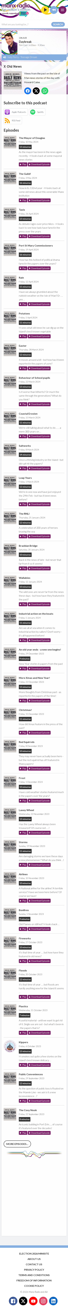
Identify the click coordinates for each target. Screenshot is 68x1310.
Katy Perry (13, 57)
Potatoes (24, 313)
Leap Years (25, 477)
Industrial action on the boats (36, 613)
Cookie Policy (34, 1285)
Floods (23, 970)
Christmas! (25, 709)
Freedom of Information (34, 1280)
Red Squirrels (26, 741)
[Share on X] (36, 90)
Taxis (22, 209)
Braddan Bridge (28, 545)
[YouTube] (33, 1301)
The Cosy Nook (28, 1110)
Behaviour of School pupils (34, 377)
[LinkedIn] (53, 1301)
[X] (23, 1301)
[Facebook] (13, 1301)
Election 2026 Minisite (34, 1253)
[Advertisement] (34, 1195)
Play (24, 164)
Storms (23, 842)
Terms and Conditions (34, 1275)
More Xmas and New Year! (34, 677)
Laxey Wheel (26, 810)
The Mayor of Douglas (32, 137)
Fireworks (25, 938)
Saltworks (25, 445)
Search (58, 24)
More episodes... (17, 1143)
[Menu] (62, 10)
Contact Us (34, 1264)
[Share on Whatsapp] (44, 90)
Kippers (23, 1042)
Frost (22, 777)
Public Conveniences (31, 1074)
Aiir (46, 1291)
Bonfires (24, 910)
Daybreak (25, 41)
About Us (34, 1258)
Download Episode (40, 164)
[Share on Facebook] (27, 90)
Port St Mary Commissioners (36, 245)
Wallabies (24, 577)
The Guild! (25, 173)
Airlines (23, 874)
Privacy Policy (34, 1269)
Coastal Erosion (28, 413)
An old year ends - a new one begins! (40, 649)
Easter (23, 345)
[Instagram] (43, 1301)
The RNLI (24, 513)
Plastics (23, 1006)
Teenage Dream (28, 57)
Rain (21, 277)
